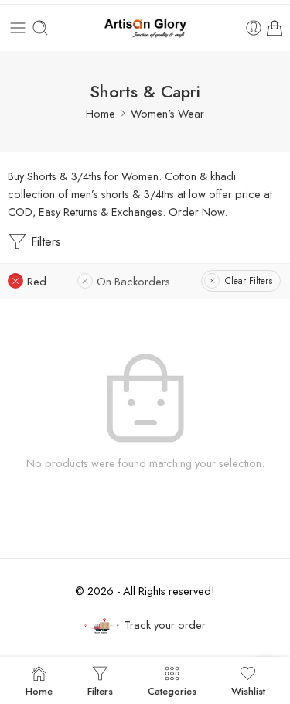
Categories (172, 690)
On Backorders (133, 281)
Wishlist (248, 690)
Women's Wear (167, 113)
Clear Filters (248, 281)
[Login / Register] (253, 28)
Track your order (165, 625)
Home (100, 113)
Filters (44, 242)
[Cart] (274, 28)
